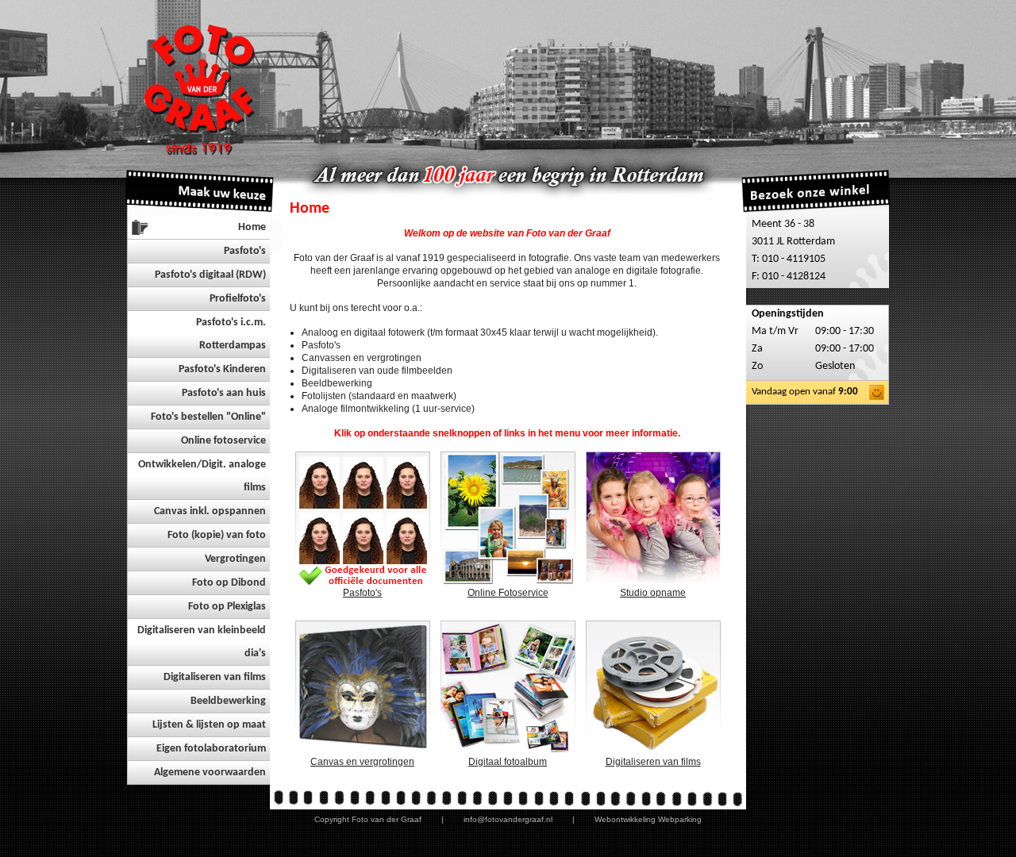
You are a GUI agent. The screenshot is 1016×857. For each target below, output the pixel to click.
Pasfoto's (245, 251)
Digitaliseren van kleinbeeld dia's (201, 641)
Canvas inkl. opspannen (210, 511)
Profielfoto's (238, 299)
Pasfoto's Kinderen (222, 369)
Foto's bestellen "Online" (208, 417)
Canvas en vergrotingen (362, 761)
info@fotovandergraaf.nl (508, 819)
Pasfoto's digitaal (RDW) (210, 275)
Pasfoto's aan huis (224, 393)
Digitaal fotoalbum (507, 761)
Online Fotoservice (508, 592)
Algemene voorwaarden (210, 772)
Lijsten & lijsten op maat (209, 725)
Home (252, 227)
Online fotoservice (223, 441)
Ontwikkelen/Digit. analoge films (202, 476)
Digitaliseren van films (215, 677)
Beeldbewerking (228, 701)
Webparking (680, 819)
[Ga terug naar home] (204, 87)
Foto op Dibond (229, 583)
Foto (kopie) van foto (216, 535)
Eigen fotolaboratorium (211, 749)
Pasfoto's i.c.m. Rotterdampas (231, 334)
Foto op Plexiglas (227, 607)
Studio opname (653, 592)
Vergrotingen (235, 559)
